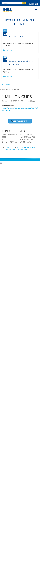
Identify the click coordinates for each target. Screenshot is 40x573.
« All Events (6, 85)
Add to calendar (20, 121)
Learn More (7, 50)
